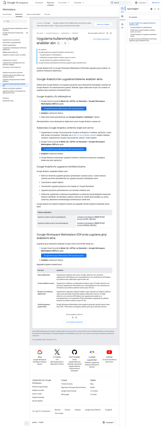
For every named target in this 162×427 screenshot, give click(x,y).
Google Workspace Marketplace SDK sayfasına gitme (64, 109)
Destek (47, 14)
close (158, 9)
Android (57, 410)
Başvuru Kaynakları (34, 14)
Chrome (67, 410)
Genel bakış (7, 14)
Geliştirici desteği (38, 397)
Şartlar (34, 422)
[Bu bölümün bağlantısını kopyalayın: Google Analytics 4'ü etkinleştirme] (73, 96)
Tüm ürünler (62, 3)
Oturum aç (155, 3)
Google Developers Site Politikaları (63, 333)
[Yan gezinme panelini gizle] (26, 423)
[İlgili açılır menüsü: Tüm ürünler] (69, 2)
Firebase (78, 410)
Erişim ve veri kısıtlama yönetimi (84, 135)
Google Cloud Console (68, 391)
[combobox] (121, 3)
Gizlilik (41, 422)
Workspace (22, 2)
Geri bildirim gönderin (101, 39)
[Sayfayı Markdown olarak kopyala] (65, 43)
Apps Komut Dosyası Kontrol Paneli (73, 387)
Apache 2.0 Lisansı (104, 331)
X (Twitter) (94, 391)
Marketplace (9, 9)
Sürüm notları (37, 394)
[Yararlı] (107, 33)
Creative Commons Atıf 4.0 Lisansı (71, 331)
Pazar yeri (50, 3)
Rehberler (19, 14)
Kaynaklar (77, 3)
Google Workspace (52, 33)
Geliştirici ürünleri (38, 390)
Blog (91, 384)
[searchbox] (15, 21)
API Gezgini (65, 394)
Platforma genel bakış (40, 387)
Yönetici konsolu (67, 384)
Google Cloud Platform (93, 410)
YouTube (93, 394)
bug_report (151, 9)
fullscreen (155, 9)
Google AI (108, 410)
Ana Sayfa (39, 3)
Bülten (92, 387)
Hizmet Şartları (37, 401)
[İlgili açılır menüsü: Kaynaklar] (84, 2)
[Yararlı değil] (110, 33)
